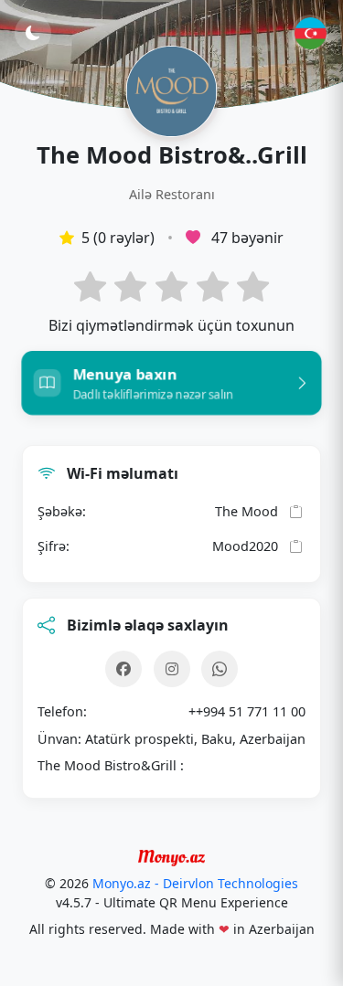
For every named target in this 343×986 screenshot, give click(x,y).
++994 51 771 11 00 (246, 711)
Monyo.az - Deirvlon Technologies (195, 883)
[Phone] (219, 669)
